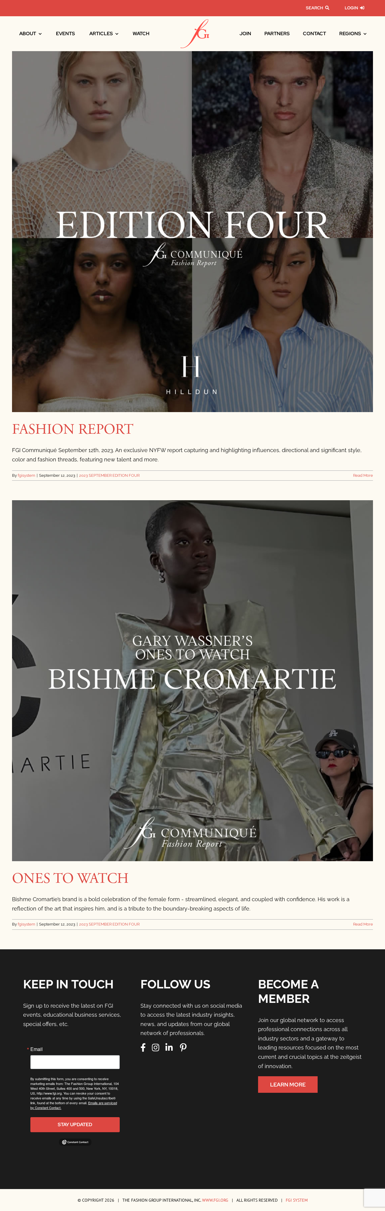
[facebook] (143, 1047)
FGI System (297, 1200)
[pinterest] (183, 1047)
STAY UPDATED (75, 1124)
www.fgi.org (215, 1200)
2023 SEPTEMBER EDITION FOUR (109, 475)
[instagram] (155, 1047)
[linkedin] (169, 1047)
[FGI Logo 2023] (194, 22)
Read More (363, 475)
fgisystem (26, 475)
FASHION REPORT (73, 430)
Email (36, 1049)
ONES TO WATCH (70, 879)
